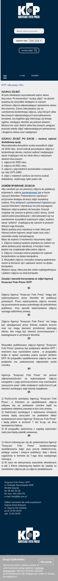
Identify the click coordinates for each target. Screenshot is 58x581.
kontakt (35, 75)
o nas (22, 75)
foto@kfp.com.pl (19, 496)
